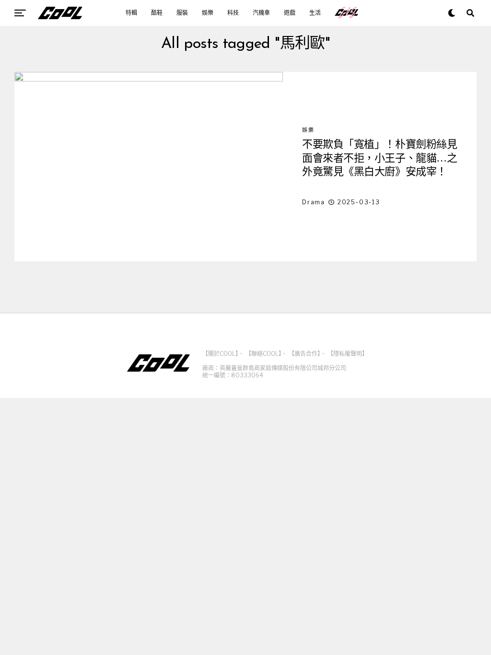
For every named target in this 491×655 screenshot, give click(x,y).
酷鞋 (157, 13)
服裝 (182, 13)
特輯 (131, 13)
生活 (315, 13)
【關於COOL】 (220, 353)
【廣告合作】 (304, 353)
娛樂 (207, 13)
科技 (233, 13)
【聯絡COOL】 (263, 353)
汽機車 (261, 13)
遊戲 (289, 13)
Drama (313, 202)
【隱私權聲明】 (347, 353)
